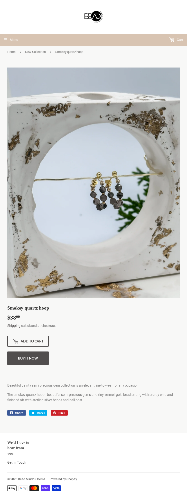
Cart (179, 40)
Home (11, 52)
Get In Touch (16, 462)
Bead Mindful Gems (31, 479)
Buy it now (28, 358)
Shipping (13, 326)
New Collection (35, 52)
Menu (14, 40)
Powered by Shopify (63, 479)
